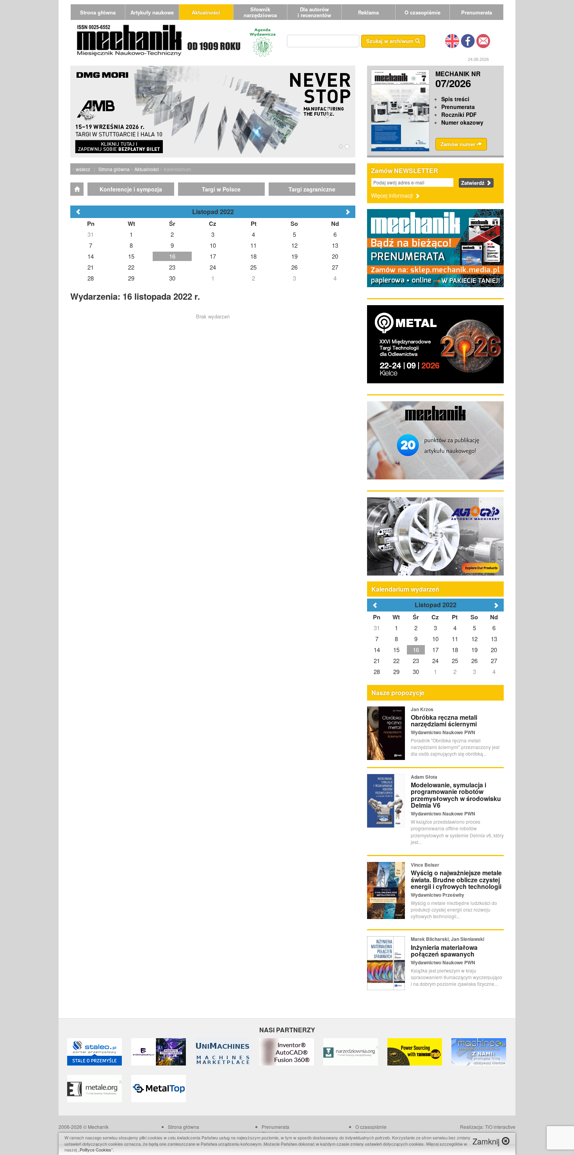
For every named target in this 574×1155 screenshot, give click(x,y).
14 (377, 649)
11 (455, 639)
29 (396, 671)
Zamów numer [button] (458, 144)
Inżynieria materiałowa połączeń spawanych (444, 951)
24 (435, 660)
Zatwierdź (473, 182)
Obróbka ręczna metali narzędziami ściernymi (444, 721)
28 (377, 671)
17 (435, 649)
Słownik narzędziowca (260, 12)
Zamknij (487, 1141)
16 (416, 649)
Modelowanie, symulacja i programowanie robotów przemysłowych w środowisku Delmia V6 (456, 795)
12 (474, 639)
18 (455, 649)
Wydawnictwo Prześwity (437, 894)
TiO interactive (500, 1126)
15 (396, 649)
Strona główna (98, 12)
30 (416, 671)
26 (474, 660)
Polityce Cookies (95, 1149)
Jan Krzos (422, 709)
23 (416, 660)
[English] (452, 40)
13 (494, 639)
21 (377, 660)
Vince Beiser (425, 864)
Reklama (368, 12)
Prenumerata (476, 12)
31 (377, 628)
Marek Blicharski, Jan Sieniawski (447, 938)
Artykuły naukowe (152, 12)
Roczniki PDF (459, 114)
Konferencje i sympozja (131, 189)
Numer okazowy (462, 122)
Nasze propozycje (397, 692)
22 (396, 660)
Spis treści (455, 99)
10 (435, 639)
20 (494, 649)
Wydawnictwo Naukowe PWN (443, 732)
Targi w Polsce (221, 189)
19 (474, 649)
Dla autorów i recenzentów (314, 12)
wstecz (83, 169)
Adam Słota (424, 776)
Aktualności (206, 12)
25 (455, 660)
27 (494, 660)
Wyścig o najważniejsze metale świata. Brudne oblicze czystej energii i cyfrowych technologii (456, 879)
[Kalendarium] (77, 189)
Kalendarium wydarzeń (405, 589)
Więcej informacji (392, 195)
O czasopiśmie (422, 12)
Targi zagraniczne (312, 189)
